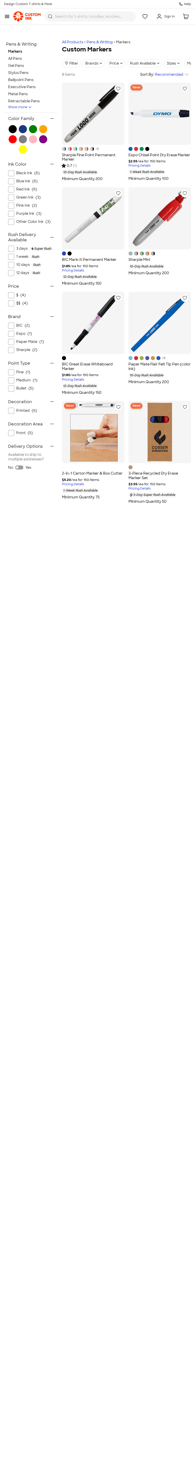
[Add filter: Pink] (33, 139)
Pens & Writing (100, 42)
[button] (118, 89)
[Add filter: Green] (33, 129)
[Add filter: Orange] (43, 129)
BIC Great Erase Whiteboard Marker (87, 366)
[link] (27, 16)
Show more (17, 107)
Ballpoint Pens (21, 79)
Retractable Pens (24, 101)
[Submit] (50, 16)
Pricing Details (139, 166)
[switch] (19, 467)
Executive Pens (22, 87)
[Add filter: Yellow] (23, 149)
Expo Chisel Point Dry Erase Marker (159, 155)
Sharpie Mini (139, 259)
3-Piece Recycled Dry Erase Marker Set (153, 475)
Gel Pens (16, 65)
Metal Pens (18, 94)
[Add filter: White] (13, 149)
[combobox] (90, 16)
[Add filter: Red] (13, 139)
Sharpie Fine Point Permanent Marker (89, 157)
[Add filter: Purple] (43, 139)
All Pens (15, 58)
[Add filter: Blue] (23, 129)
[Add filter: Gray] (23, 139)
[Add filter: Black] (13, 129)
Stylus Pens (18, 72)
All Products (72, 42)
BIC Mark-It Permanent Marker (89, 259)
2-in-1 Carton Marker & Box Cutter (92, 473)
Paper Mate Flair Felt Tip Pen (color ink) (159, 366)
